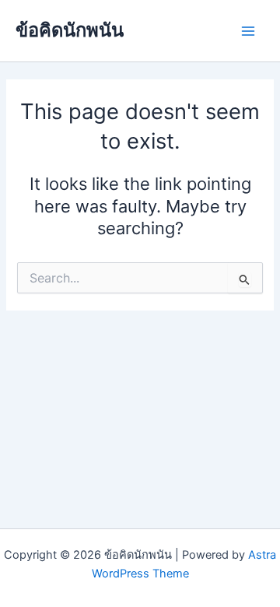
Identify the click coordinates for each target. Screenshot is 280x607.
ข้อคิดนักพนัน (70, 30)
